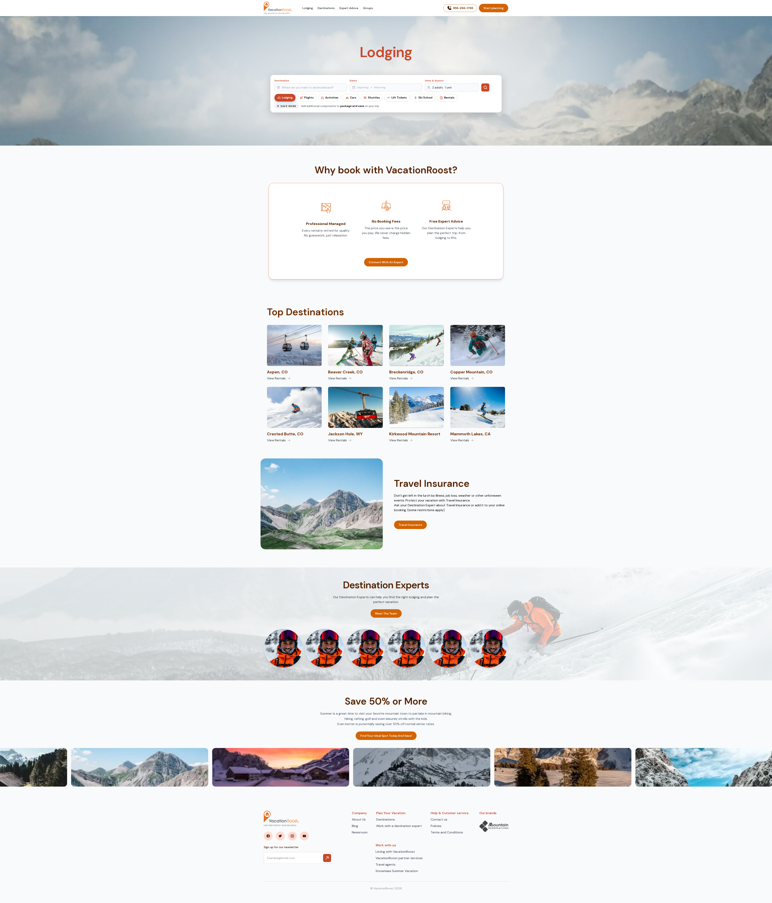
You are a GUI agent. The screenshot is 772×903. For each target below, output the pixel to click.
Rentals (449, 97)
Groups (368, 8)
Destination (281, 80)
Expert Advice (349, 8)
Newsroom (360, 832)
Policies (436, 826)
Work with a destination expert (399, 826)
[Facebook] (268, 836)
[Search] (485, 87)
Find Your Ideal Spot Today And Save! (386, 736)
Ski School (425, 97)
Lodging (307, 8)
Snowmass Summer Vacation (397, 871)
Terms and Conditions (447, 832)
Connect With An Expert (386, 262)
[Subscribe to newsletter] (327, 858)
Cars (353, 97)
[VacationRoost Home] (278, 8)
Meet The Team (386, 613)
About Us (359, 819)
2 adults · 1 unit (442, 87)
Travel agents (385, 864)
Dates (353, 80)
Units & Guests (434, 80)
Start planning (494, 8)
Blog (355, 826)
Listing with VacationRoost (395, 852)
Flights (309, 97)
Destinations (326, 8)
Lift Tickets (399, 97)
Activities (331, 97)
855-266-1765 (463, 8)
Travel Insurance (410, 525)
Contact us (439, 819)
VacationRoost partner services (399, 858)
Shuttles (374, 97)
